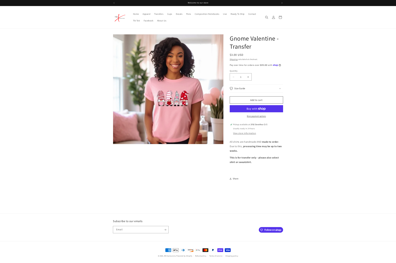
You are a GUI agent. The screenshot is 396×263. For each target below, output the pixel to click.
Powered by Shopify (184, 256)
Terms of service (215, 256)
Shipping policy (231, 256)
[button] (266, 17)
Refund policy (200, 256)
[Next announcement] (282, 3)
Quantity (233, 71)
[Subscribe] (165, 229)
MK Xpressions (170, 256)
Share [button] (236, 178)
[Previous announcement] (114, 3)
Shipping (234, 59)
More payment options (256, 116)
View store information (244, 133)
